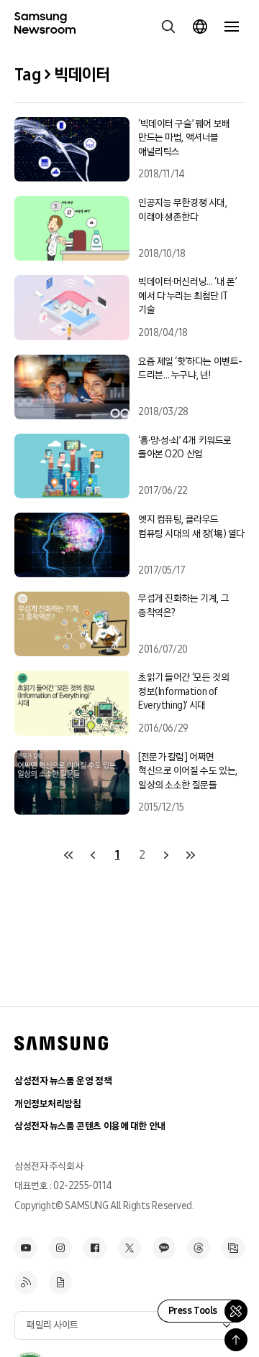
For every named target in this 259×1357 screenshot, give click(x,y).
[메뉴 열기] (232, 26)
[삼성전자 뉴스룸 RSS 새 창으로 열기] (25, 1282)
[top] (235, 1339)
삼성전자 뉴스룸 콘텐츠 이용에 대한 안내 (89, 1126)
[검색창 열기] (168, 26)
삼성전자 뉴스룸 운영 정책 (63, 1081)
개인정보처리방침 (47, 1104)
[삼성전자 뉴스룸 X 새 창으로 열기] (129, 1247)
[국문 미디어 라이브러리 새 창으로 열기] (233, 1247)
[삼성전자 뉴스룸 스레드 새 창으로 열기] (198, 1247)
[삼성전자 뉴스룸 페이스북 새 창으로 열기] (94, 1247)
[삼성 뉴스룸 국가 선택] (200, 26)
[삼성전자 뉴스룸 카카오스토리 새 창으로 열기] (164, 1247)
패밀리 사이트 (52, 1325)
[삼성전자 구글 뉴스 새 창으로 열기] (60, 1282)
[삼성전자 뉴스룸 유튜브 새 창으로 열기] (25, 1247)
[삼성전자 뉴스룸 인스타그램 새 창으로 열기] (60, 1247)
